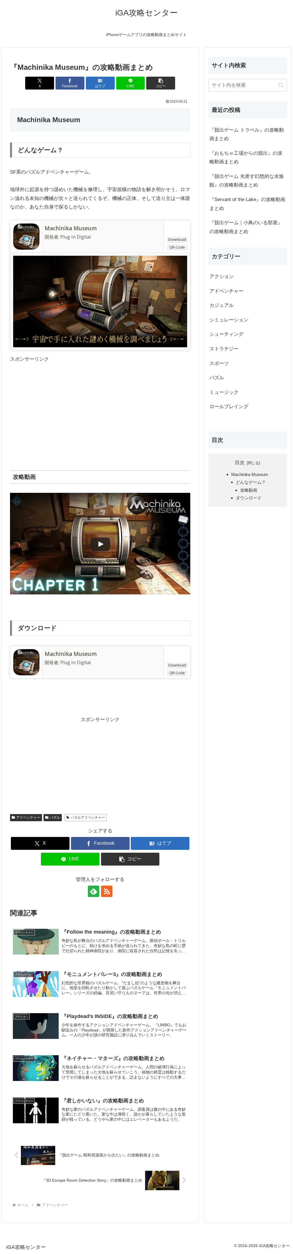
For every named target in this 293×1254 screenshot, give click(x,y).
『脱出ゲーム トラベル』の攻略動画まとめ (246, 134)
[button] (160, 83)
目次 (240, 462)
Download (177, 239)
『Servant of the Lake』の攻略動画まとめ (247, 204)
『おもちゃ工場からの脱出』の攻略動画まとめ (245, 157)
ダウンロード (249, 497)
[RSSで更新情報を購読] (106, 891)
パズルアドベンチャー (88, 818)
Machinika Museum (71, 228)
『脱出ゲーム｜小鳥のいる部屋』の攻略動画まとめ (245, 227)
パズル (55, 818)
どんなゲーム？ (251, 482)
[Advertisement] (100, 404)
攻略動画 (248, 490)
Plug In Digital (75, 237)
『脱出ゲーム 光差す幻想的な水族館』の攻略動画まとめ (246, 181)
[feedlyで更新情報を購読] (93, 891)
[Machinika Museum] (26, 236)
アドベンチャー (28, 818)
